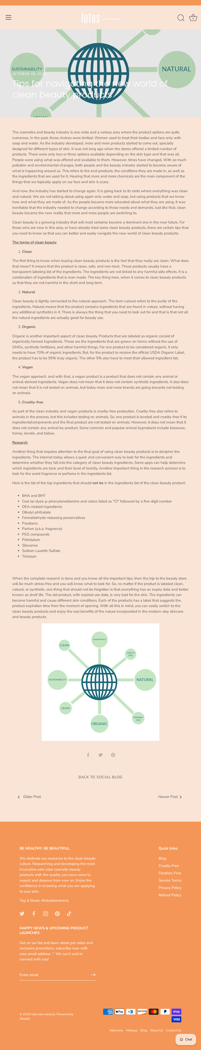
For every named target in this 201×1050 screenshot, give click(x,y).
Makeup (131, 1030)
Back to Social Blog (100, 777)
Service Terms (170, 880)
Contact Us (173, 1030)
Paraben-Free (170, 873)
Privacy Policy (170, 887)
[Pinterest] (57, 913)
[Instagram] (45, 913)
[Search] (181, 18)
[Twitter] (22, 913)
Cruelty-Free (169, 865)
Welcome (116, 1030)
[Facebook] (33, 913)
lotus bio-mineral (43, 1014)
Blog (162, 858)
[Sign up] (93, 974)
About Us (156, 1030)
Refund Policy (170, 895)
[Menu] (8, 17)
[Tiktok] (69, 913)
